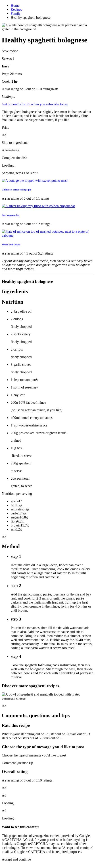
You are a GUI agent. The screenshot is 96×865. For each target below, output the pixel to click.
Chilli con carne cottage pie (16, 189)
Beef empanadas (10, 215)
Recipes (16, 9)
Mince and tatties (11, 244)
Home (15, 5)
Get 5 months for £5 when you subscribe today (35, 104)
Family (16, 13)
